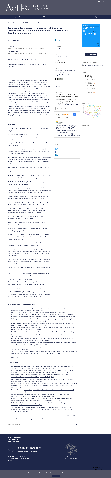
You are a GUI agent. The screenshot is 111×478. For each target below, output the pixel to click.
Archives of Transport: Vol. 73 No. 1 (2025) (33, 321)
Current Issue (26, 17)
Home (9, 23)
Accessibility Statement (72, 458)
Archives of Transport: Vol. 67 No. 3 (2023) (32, 310)
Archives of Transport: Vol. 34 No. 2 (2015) (43, 396)
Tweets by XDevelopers (89, 128)
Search (99, 17)
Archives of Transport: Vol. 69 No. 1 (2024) (30, 329)
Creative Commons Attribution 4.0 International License (66, 84)
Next (74, 415)
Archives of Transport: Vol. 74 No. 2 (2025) (49, 353)
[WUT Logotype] (71, 454)
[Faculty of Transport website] (24, 452)
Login (104, 1)
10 (18, 357)
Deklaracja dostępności (72, 457)
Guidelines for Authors (47, 17)
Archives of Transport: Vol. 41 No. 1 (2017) (31, 405)
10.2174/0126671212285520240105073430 (68, 136)
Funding (67, 17)
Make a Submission (90, 54)
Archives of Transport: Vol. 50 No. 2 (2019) (48, 368)
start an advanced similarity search (26, 419)
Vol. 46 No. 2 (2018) (25, 23)
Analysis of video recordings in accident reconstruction (54, 347)
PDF (59, 40)
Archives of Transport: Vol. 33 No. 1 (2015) (34, 325)
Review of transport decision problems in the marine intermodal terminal (45, 390)
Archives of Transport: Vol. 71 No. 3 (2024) (62, 314)
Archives (35, 17)
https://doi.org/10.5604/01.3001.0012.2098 (23, 59)
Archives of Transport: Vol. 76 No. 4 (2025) (41, 377)
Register (99, 1)
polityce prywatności (76, 473)
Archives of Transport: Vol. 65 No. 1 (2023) (30, 381)
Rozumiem (56, 476)
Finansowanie (76, 17)
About (59, 17)
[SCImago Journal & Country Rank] (92, 65)
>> (20, 357)
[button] (67, 149)
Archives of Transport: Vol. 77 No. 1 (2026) (49, 400)
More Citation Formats (62, 108)
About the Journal (14, 17)
